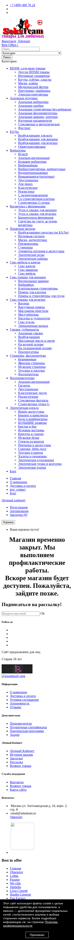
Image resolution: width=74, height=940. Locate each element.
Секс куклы (26, 322)
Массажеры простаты (33, 311)
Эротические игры (31, 255)
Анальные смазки (30, 333)
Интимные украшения (34, 76)
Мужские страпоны (32, 367)
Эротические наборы (33, 258)
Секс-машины (28, 270)
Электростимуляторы (33, 94)
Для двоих (25, 184)
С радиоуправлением (33, 195)
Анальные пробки (31, 105)
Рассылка (16, 762)
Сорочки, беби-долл (32, 449)
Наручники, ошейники (34, 90)
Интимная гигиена (31, 236)
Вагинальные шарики (33, 281)
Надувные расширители (35, 120)
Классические (28, 187)
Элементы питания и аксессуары (41, 251)
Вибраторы (18, 150)
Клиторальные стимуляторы (38, 288)
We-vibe (15, 883)
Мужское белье (28, 437)
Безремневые (27, 359)
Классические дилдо (32, 393)
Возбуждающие (29, 337)
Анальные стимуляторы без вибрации (44, 109)
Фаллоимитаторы (22, 378)
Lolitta (14, 876)
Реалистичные (28, 396)
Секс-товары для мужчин (27, 299)
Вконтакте (9, 41)
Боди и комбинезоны (32, 419)
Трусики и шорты (30, 452)
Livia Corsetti (19, 891)
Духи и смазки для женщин (37, 210)
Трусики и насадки (31, 370)
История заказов (21, 754)
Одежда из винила (31, 441)
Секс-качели (26, 266)
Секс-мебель (27, 273)
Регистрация (19, 507)
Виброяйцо (26, 284)
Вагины (23, 303)
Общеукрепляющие (32, 146)
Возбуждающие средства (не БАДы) (43, 232)
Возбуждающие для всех (35, 135)
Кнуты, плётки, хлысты (34, 79)
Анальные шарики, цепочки (38, 117)
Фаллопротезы (28, 374)
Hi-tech (23, 154)
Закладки (16, 758)
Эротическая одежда (24, 408)
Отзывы (15, 707)
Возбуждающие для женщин (38, 139)
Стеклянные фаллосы (33, 400)
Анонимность (19, 703)
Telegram (23, 41)
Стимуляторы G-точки (34, 202)
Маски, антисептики (32, 240)
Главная (15, 478)
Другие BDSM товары (34, 72)
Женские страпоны (31, 363)
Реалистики (26, 191)
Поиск (7, 57)
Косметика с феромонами (28, 206)
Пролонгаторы (28, 352)
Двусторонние (28, 180)
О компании (18, 482)
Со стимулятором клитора (36, 199)
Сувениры (25, 247)
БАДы (14, 131)
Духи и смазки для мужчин (37, 214)
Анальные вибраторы (33, 102)
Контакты (17, 782)
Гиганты (24, 385)
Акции (15, 734)
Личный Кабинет (22, 751)
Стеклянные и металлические (39, 124)
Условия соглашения (24, 699)
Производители (21, 723)
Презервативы (28, 243)
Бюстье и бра (27, 426)
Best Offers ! (10, 45)
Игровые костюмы (31, 430)
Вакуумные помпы (31, 307)
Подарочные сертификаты (28, 727)
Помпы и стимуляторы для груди (41, 296)
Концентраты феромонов (35, 217)
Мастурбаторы (28, 314)
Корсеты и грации (31, 434)
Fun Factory (18, 898)
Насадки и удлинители (34, 318)
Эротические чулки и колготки (40, 464)
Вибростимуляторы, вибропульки (41, 169)
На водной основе (31, 344)
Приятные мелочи (22, 228)
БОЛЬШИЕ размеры (32, 423)
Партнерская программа (27, 731)
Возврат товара (20, 766)
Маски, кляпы (28, 83)
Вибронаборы (28, 165)
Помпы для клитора (32, 292)
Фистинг (24, 128)
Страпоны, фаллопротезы (28, 355)
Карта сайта (18, 789)
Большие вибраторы (32, 161)
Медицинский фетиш (33, 87)
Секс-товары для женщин (28, 277)
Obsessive (16, 872)
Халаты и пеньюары (32, 456)
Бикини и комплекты (33, 415)
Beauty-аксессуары (31, 411)
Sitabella (15, 887)
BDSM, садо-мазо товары (27, 68)
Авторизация (19, 511)
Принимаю (37, 934)
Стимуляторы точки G (34, 404)
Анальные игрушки (24, 98)
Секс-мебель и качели (25, 262)
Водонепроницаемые (33, 173)
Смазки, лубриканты (24, 329)
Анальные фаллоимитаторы (37, 113)
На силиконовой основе (35, 348)
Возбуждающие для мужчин (38, 143)
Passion (15, 879)
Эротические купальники (36, 460)
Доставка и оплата (23, 486)
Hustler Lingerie (20, 894)
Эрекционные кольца (33, 325)
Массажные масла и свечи (36, 340)
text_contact (17, 489)
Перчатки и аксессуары (34, 445)
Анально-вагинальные (34, 158)
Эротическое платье (32, 467)
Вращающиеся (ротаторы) (36, 176)
